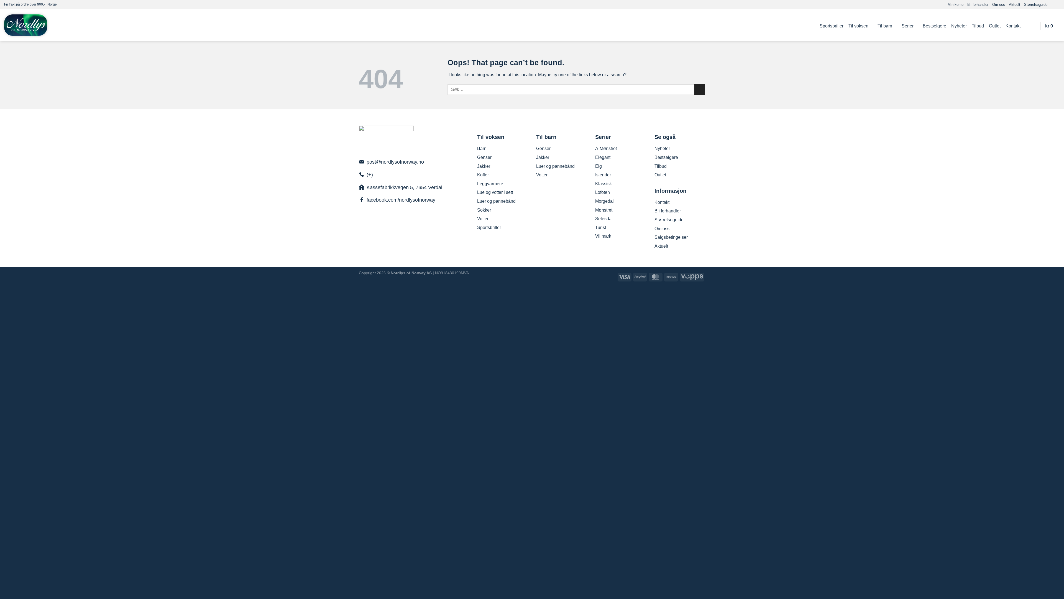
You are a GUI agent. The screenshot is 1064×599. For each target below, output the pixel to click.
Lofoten (602, 192)
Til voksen (858, 26)
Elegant (602, 157)
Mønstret (603, 210)
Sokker (484, 210)
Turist (600, 227)
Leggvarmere (490, 183)
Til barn (885, 26)
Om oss (998, 4)
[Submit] (699, 89)
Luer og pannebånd (496, 201)
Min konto (955, 4)
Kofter (483, 174)
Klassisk (603, 183)
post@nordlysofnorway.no (395, 162)
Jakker (483, 166)
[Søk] (1033, 26)
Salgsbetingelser (671, 237)
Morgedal (604, 201)
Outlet (995, 26)
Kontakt (1013, 26)
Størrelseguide (1035, 4)
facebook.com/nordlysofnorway (401, 200)
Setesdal (604, 218)
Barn (482, 148)
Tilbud (978, 26)
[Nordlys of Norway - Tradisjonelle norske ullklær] (25, 25)
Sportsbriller (831, 26)
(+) (370, 174)
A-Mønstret (606, 148)
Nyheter (959, 26)
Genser (484, 157)
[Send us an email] (1057, 4)
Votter (482, 218)
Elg (598, 166)
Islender (603, 174)
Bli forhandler (977, 4)
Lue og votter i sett (495, 192)
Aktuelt (1014, 4)
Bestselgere (934, 26)
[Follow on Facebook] (1051, 4)
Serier (908, 26)
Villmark (603, 236)
